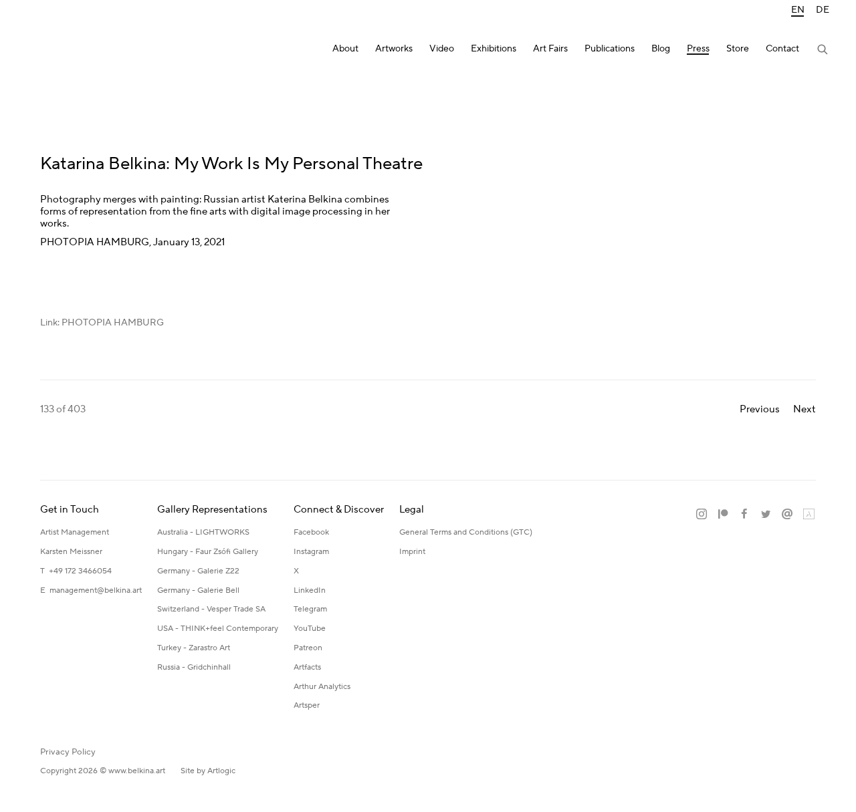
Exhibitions (493, 49)
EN (798, 10)
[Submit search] (823, 50)
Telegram (310, 609)
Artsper (307, 705)
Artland (808, 515)
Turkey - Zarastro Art (193, 648)
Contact (782, 49)
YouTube (310, 629)
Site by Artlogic (208, 771)
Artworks (394, 49)
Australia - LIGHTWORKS (203, 532)
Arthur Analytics (322, 687)
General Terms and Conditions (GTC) (465, 532)
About (345, 49)
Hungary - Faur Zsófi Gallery (207, 552)
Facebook (311, 532)
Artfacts (307, 667)
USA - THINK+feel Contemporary (217, 629)
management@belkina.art (95, 590)
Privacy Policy (68, 752)
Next (804, 409)
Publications (609, 49)
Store (737, 49)
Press (698, 49)
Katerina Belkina (80, 50)
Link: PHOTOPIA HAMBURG (102, 323)
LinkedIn (310, 590)
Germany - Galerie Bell (198, 590)
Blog (660, 49)
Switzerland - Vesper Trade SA (211, 609)
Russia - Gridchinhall (194, 667)
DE (822, 10)
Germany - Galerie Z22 (198, 571)
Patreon (308, 648)
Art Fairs (550, 49)
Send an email (787, 515)
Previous (760, 409)
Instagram (311, 552)
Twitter (766, 515)
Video (441, 49)
